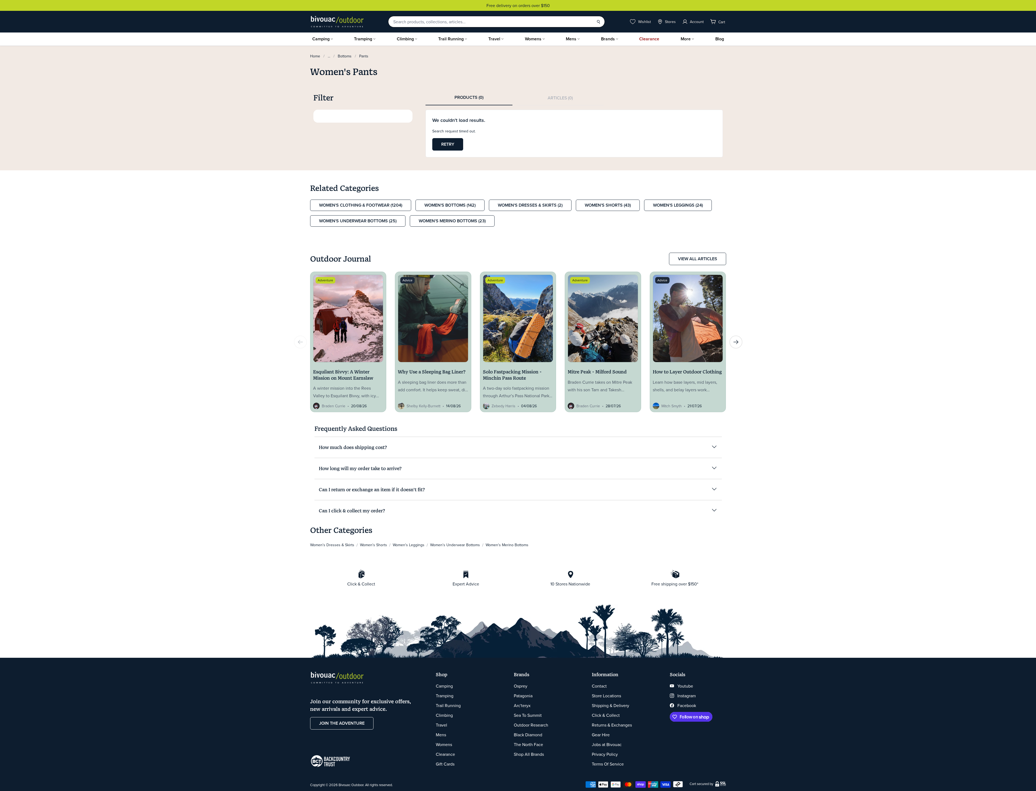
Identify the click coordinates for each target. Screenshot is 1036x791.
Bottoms (345, 56)
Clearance (649, 39)
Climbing (405, 39)
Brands (608, 39)
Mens (571, 39)
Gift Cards (445, 764)
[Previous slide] (300, 342)
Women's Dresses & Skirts (332, 545)
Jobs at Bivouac (607, 744)
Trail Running (451, 39)
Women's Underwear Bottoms (455, 545)
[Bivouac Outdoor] (337, 21)
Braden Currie (333, 406)
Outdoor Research (531, 725)
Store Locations (606, 696)
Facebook (686, 705)
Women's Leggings (408, 545)
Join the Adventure (342, 723)
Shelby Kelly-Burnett (423, 406)
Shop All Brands (529, 754)
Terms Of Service (608, 764)
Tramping (363, 39)
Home (315, 56)
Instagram (686, 696)
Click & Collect (606, 715)
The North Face (528, 744)
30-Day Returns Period (518, 5)
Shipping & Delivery (610, 705)
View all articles (697, 259)
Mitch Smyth (671, 406)
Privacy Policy (605, 754)
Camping (321, 39)
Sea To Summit (528, 715)
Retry (447, 144)
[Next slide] (735, 342)
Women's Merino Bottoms (507, 545)
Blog (719, 39)
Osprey (520, 686)
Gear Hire (601, 735)
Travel (494, 39)
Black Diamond (528, 735)
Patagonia (523, 696)
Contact (599, 686)
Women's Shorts (373, 545)
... (329, 56)
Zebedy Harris (503, 406)
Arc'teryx (522, 705)
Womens (533, 39)
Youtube (685, 686)
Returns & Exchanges (612, 725)
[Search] (598, 21)
